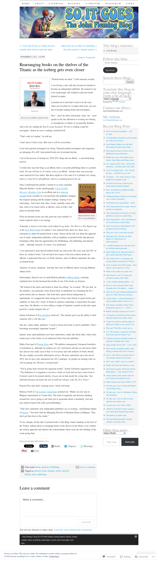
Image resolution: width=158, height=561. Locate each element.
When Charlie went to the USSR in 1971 (121, 382)
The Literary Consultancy (46, 391)
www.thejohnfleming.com (112, 120)
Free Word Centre (33, 229)
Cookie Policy (54, 556)
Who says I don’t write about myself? (120, 232)
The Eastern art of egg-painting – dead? (120, 202)
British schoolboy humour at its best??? (120, 311)
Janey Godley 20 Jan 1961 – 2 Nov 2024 (121, 344)
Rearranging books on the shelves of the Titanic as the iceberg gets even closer (54, 66)
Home (26, 3)
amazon (37, 470)
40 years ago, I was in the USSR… (119, 405)
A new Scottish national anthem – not (120, 281)
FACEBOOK (56, 3)
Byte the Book (44, 315)
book (44, 470)
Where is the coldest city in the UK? (119, 271)
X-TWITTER (93, 3)
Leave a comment (87, 467)
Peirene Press (43, 344)
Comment (86, 522)
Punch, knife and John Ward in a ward (120, 365)
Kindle (28, 474)
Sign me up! (110, 70)
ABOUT (39, 3)
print (34, 474)
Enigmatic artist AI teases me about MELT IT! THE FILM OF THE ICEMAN (119, 239)
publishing (41, 474)
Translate (121, 101)
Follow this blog (115, 58)
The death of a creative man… (117, 415)
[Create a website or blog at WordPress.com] (136, 536)
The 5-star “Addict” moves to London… (121, 361)
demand (51, 470)
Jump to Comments (85, 57)
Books (38, 467)
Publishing (54, 467)
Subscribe (130, 441)
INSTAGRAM (113, 3)
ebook (58, 470)
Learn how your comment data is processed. (73, 529)
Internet (45, 467)
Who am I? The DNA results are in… (120, 328)
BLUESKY (74, 3)
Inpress (25, 412)
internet (65, 470)
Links (130, 3)
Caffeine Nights (73, 277)
